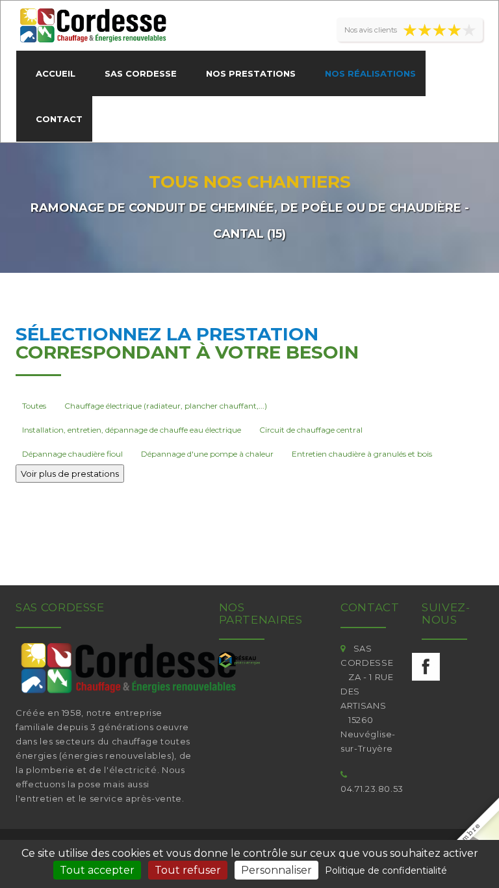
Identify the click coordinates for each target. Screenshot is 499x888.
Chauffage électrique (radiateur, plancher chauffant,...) (165, 406)
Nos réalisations (370, 73)
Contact (59, 119)
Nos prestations (251, 73)
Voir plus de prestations (70, 473)
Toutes (34, 406)
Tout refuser (188, 870)
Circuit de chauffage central (311, 430)
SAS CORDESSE (141, 73)
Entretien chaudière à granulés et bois (362, 454)
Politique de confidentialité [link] (386, 870)
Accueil (55, 73)
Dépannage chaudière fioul (72, 454)
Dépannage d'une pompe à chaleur (207, 454)
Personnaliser (276, 870)
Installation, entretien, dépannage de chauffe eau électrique (131, 430)
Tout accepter (97, 870)
